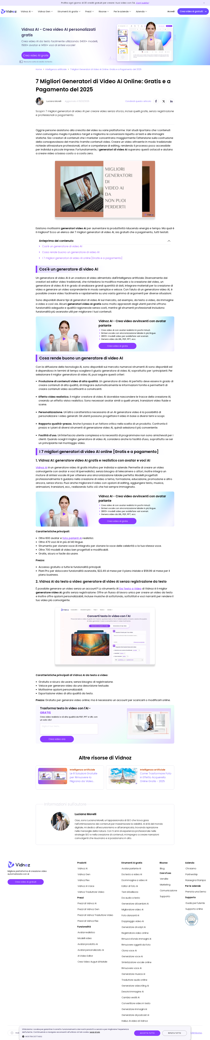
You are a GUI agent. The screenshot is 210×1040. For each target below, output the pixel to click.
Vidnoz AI (26, 11)
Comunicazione (168, 890)
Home (39, 69)
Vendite (164, 878)
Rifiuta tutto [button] (174, 1033)
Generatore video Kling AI (135, 985)
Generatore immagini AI (134, 1009)
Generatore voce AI (132, 956)
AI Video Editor (85, 956)
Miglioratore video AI (132, 909)
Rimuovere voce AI (131, 968)
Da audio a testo (131, 897)
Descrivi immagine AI (132, 991)
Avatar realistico (86, 932)
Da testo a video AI (132, 874)
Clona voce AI (129, 950)
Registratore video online (135, 933)
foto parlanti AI (72, 538)
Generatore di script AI (133, 927)
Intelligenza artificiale (56, 69)
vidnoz (9, 11)
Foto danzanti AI (130, 915)
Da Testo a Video (130, 588)
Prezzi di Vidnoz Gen (88, 909)
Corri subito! (142, 2)
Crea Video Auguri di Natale (92, 961)
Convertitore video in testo (136, 1003)
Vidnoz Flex (83, 880)
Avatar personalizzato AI (91, 950)
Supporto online (194, 909)
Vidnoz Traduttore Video (91, 892)
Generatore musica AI (133, 974)
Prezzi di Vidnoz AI (87, 903)
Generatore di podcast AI (135, 1015)
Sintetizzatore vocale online (136, 962)
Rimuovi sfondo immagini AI (136, 938)
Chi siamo (190, 868)
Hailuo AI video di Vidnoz (135, 1021)
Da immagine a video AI (134, 880)
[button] (76, 1036)
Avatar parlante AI (131, 868)
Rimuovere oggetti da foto (136, 944)
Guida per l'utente (195, 903)
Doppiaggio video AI (133, 921)
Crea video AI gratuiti (25, 881)
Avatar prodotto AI (88, 944)
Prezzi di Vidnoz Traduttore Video (95, 915)
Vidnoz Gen (44, 11)
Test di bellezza (130, 892)
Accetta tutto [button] (147, 1033)
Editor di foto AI (130, 886)
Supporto (165, 896)
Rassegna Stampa (195, 880)
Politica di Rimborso (191, 1032)
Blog (162, 868)
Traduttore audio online (134, 980)
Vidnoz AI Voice (86, 886)
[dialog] (105, 1033)
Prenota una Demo (195, 891)
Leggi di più (95, 1032)
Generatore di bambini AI (135, 903)
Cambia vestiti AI (130, 997)
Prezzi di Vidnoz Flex (88, 921)
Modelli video (85, 938)
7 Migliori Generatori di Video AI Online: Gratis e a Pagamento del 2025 (105, 69)
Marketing (165, 884)
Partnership (191, 874)
